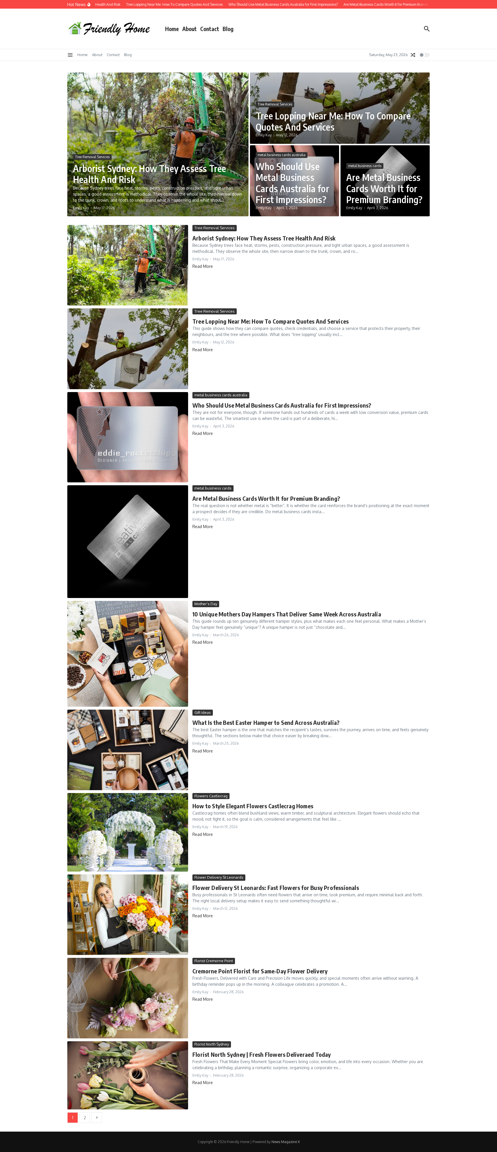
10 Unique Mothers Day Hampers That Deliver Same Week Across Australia (286, 614)
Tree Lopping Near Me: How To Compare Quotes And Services (333, 121)
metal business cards (364, 166)
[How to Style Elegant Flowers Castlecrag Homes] (127, 832)
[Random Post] (413, 55)
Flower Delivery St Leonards (218, 877)
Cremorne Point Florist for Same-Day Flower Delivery (260, 971)
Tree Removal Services (92, 157)
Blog (228, 28)
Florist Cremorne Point (213, 960)
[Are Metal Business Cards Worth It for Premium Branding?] (127, 541)
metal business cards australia (281, 155)
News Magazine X (286, 1142)
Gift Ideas (202, 712)
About (189, 28)
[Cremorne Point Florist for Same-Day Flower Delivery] (127, 998)
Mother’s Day (205, 603)
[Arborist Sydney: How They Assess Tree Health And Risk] (127, 265)
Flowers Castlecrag (211, 796)
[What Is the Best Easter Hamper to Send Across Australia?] (127, 750)
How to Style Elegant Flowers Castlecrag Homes (252, 805)
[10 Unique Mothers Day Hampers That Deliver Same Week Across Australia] (127, 653)
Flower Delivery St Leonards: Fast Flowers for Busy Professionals (275, 887)
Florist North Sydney (211, 1044)
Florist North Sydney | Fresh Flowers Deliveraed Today (261, 1054)
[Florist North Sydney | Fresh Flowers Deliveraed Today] (127, 1075)
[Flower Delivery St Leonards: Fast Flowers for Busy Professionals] (127, 914)
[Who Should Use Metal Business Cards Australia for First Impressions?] (127, 437)
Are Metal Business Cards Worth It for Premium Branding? (384, 188)
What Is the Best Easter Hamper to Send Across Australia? (265, 722)
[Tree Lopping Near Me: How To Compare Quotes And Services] (127, 348)
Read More (202, 266)
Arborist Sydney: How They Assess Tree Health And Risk (149, 174)
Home (172, 28)
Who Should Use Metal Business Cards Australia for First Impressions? (292, 183)
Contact (209, 28)
